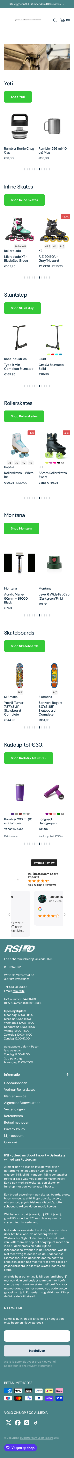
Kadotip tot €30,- (51, 836)
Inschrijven (37, 1351)
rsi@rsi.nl (18, 991)
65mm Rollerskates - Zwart (54, 475)
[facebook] (17, 1422)
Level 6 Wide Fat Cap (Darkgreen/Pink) (54, 596)
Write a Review (44, 863)
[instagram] (26, 1422)
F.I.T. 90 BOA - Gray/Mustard (49, 258)
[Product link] (42, 126)
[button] (6, 20)
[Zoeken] (55, 20)
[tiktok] (35, 1422)
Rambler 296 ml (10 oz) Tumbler (18, 821)
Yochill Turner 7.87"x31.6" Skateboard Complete (13, 709)
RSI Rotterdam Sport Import (36, 1438)
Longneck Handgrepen (47, 821)
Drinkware (10, 836)
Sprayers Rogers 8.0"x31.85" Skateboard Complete (50, 709)
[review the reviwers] (39, 909)
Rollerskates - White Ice (18, 475)
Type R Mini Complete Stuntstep (18, 367)
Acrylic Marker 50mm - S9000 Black (16, 598)
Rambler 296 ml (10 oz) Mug (41, 150)
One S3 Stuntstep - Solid (52, 367)
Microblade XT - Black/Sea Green (16, 258)
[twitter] (8, 1422)
